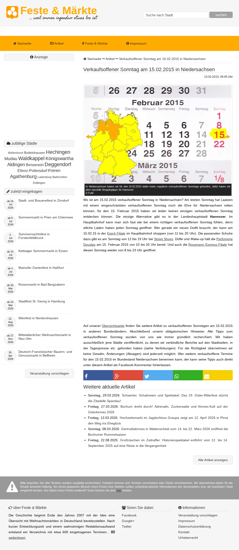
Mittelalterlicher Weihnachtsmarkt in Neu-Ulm (44, 336)
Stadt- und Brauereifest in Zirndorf (43, 200)
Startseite (23, 43)
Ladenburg (45, 177)
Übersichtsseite (113, 326)
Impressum (138, 43)
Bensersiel (35, 165)
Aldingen (16, 164)
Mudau (10, 158)
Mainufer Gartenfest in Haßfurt (41, 268)
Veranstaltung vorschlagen (49, 373)
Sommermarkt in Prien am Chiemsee (45, 217)
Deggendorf (58, 164)
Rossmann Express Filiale (207, 244)
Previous (89, 136)
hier (118, 490)
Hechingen (58, 152)
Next (226, 136)
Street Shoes (163, 239)
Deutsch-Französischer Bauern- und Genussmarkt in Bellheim (45, 353)
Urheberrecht (188, 537)
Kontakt (184, 532)
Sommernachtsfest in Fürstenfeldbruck (34, 236)
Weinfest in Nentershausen (38, 318)
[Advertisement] (39, 91)
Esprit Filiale (116, 233)
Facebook (129, 515)
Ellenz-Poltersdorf (32, 171)
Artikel (58, 43)
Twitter (127, 526)
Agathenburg (23, 176)
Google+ (128, 521)
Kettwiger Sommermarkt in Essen (43, 251)
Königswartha (60, 158)
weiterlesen (17, 537)
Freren (54, 170)
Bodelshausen (34, 152)
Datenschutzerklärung (194, 526)
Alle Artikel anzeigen (213, 460)
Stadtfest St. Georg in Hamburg (41, 301)
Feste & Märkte (58, 13)
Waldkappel (31, 158)
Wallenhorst (15, 152)
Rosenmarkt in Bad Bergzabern (41, 284)
